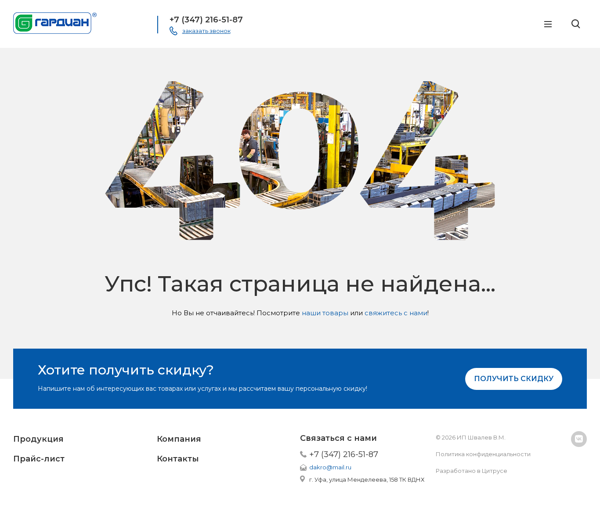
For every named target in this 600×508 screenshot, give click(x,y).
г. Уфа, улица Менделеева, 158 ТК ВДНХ (366, 479)
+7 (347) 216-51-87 (206, 20)
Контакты (178, 459)
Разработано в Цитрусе (471, 470)
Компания (179, 439)
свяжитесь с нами (396, 313)
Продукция (38, 439)
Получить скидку (513, 379)
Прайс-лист (39, 459)
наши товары (325, 313)
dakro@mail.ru (330, 467)
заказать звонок (206, 30)
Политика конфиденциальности (483, 454)
